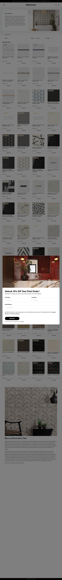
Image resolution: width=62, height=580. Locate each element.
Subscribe (12, 318)
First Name (7, 297)
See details (22, 321)
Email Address (8, 304)
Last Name (34, 297)
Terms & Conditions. (15, 313)
